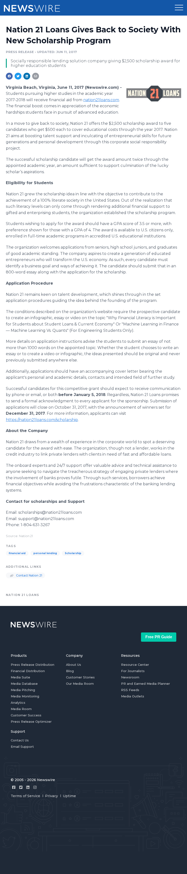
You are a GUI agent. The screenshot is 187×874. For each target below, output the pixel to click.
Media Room (21, 709)
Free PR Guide (158, 637)
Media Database (24, 683)
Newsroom (130, 677)
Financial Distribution (28, 671)
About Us (73, 665)
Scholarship (73, 553)
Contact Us (20, 740)
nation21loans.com (101, 100)
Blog (70, 671)
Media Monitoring (25, 696)
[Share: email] (35, 76)
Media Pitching (23, 690)
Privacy (51, 796)
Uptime (69, 796)
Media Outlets (132, 696)
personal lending (45, 553)
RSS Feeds (130, 690)
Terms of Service (25, 796)
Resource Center (135, 665)
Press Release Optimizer (31, 721)
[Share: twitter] (18, 76)
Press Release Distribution (32, 665)
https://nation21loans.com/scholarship (42, 419)
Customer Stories (80, 677)
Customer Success (26, 715)
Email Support (22, 746)
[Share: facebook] (9, 76)
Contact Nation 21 (28, 575)
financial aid (17, 553)
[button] (179, 8)
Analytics (18, 702)
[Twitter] (20, 787)
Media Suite (20, 677)
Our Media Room (80, 683)
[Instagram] (35, 787)
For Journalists (133, 671)
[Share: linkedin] (27, 76)
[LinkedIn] (27, 787)
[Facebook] (13, 787)
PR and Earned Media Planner (145, 683)
